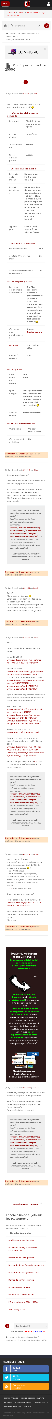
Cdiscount (16, 533)
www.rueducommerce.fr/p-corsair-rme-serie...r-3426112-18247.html (24, 716)
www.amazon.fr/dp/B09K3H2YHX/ (23, 732)
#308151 (26, 588)
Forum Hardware (11, 1398)
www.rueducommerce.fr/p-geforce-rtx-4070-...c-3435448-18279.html (24, 661)
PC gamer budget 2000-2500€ (23, 1302)
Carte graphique (41, 1402)
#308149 (26, 470)
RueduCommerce (33, 530)
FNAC (24, 533)
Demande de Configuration (21, 1257)
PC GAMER (8, 1402)
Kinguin (32, 533)
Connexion (10, 453)
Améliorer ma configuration (22, 1240)
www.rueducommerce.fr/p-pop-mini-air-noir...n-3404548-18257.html (25, 673)
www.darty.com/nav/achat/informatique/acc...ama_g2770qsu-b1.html (25, 754)
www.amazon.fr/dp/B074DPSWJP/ (23, 686)
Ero (44, 1331)
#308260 (27, 1088)
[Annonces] (39, 25)
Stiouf (36, 470)
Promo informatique (12, 1407)
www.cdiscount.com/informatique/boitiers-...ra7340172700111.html (25, 681)
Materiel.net (24, 527)
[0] (26, 52)
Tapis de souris (34, 332)
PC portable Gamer (23, 1402)
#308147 (26, 93)
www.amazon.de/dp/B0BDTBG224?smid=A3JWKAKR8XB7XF (24, 904)
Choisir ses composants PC (32, 1398)
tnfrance (28, 1331)
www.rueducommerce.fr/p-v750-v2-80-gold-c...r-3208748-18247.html (24, 722)
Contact (27, 1407)
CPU (36, 761)
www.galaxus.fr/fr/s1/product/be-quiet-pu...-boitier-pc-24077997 (26, 710)
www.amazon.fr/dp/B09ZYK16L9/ (22, 689)
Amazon (13, 527)
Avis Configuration (17, 1309)
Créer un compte (26, 453)
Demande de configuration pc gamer (26, 1265)
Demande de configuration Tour (24, 1272)
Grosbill (20, 530)
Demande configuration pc (21, 1280)
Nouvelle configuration (19, 1287)
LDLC (33, 527)
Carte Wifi (13, 345)
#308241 (26, 637)
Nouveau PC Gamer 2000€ (21, 1294)
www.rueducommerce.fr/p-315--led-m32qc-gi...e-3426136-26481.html (24, 748)
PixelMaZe (37, 1331)
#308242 (27, 854)
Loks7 (36, 93)
